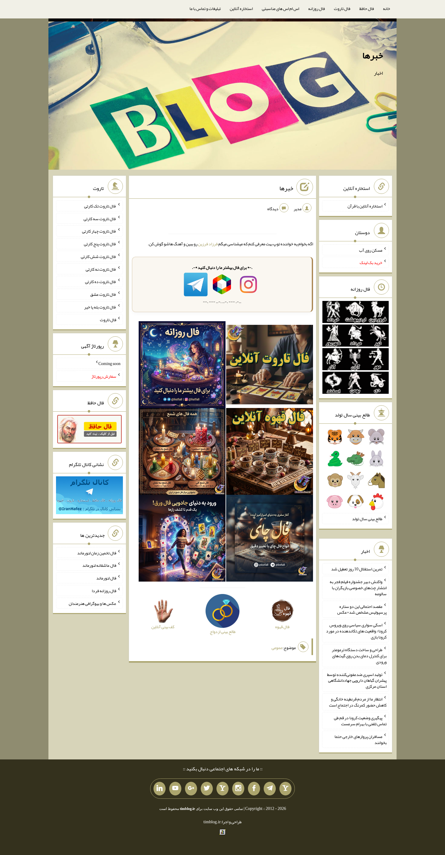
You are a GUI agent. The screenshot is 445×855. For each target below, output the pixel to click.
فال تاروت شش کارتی (98, 256)
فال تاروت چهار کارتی (99, 231)
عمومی (277, 647)
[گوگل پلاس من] (191, 789)
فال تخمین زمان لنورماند (96, 552)
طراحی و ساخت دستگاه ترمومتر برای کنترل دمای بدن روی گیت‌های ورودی (359, 655)
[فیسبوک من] (254, 789)
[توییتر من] (207, 789)
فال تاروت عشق (103, 294)
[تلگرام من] (270, 789)
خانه (386, 8)
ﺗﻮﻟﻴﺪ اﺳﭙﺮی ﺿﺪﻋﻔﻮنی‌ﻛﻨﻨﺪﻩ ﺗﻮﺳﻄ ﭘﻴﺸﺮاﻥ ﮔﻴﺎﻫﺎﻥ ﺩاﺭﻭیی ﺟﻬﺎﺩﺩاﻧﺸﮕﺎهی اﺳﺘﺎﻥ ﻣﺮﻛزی (357, 680)
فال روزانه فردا (104, 590)
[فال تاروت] (269, 366)
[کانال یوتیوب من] (175, 789)
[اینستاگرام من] (238, 789)
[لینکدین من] (159, 789)
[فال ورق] (182, 539)
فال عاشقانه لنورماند (99, 565)
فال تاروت (342, 8)
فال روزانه (316, 8)
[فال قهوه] (269, 453)
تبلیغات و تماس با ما (205, 8)
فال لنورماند (106, 578)
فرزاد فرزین (208, 244)
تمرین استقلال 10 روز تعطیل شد (356, 569)
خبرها (372, 55)
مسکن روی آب (370, 250)
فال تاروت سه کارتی (100, 218)
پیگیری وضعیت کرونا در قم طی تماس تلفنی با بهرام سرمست (360, 720)
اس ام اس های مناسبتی (280, 8)
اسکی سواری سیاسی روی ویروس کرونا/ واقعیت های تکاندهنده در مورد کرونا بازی (356, 631)
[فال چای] (269, 539)
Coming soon (109, 363)
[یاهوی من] (285, 789)
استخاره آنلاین (241, 8)
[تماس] (222, 789)
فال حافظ (366, 8)
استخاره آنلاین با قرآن (365, 206)
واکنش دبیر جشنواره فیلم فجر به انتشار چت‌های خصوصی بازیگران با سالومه (358, 587)
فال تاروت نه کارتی (101, 269)
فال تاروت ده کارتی (100, 281)
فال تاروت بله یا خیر (100, 307)
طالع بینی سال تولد (367, 518)
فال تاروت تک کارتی (100, 206)
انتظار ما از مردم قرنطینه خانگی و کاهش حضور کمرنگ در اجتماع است (358, 702)
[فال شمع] (182, 453)
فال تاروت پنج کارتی (100, 244)
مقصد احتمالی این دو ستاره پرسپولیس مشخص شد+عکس (362, 609)
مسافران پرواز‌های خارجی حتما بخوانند (361, 739)
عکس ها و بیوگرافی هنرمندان (92, 603)
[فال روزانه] (182, 366)
